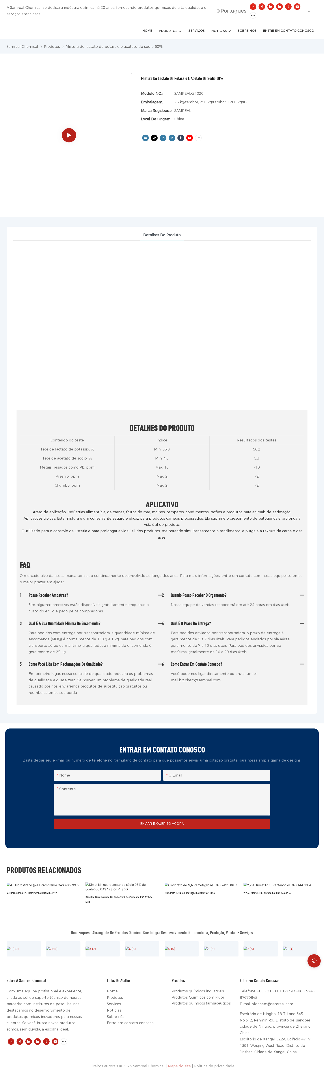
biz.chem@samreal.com (272, 1004)
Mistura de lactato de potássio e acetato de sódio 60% (114, 46)
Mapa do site (179, 1066)
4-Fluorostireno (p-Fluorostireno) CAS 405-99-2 (32, 893)
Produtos (52, 46)
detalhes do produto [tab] (162, 235)
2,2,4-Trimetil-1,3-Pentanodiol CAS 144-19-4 (267, 893)
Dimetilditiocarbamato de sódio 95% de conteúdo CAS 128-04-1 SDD (120, 899)
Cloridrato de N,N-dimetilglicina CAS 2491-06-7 (190, 893)
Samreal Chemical (22, 46)
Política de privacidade (214, 1066)
